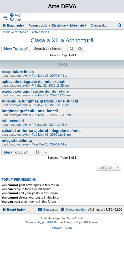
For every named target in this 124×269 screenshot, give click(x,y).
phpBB (46, 222)
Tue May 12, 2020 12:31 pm (51, 115)
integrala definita (17, 140)
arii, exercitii (13, 121)
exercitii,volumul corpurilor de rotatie (35, 91)
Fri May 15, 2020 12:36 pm (50, 105)
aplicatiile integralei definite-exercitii (34, 81)
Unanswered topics (15, 32)
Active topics (40, 32)
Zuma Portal (74, 218)
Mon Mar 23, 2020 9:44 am (50, 144)
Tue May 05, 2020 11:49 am (51, 134)
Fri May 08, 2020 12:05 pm (50, 124)
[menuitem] (15, 15)
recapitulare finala (18, 72)
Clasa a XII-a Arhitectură (62, 40)
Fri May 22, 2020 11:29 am (50, 85)
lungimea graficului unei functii (30, 111)
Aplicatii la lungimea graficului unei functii (40, 101)
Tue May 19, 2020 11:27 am (51, 95)
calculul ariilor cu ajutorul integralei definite (41, 130)
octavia (23, 75)
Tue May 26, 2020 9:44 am (50, 75)
